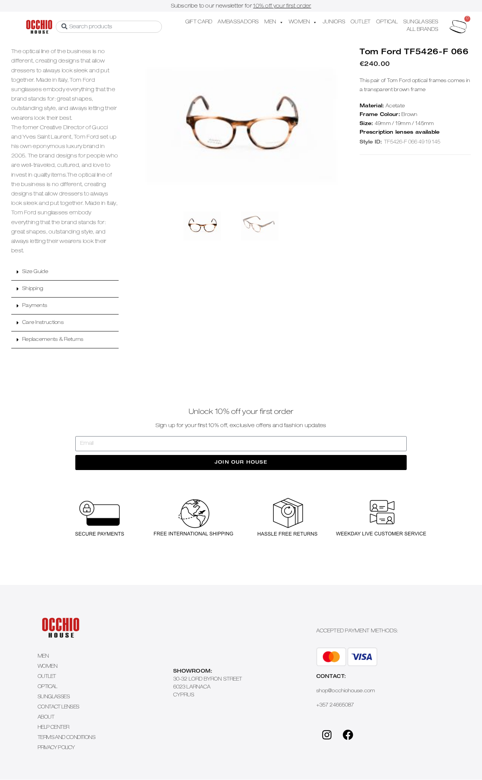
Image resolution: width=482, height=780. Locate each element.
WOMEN (299, 22)
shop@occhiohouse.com (345, 691)
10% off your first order (282, 6)
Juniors (334, 22)
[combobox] (109, 27)
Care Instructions (43, 323)
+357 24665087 (335, 705)
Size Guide (35, 272)
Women (47, 666)
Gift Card (199, 22)
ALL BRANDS (423, 30)
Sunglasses (54, 697)
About (46, 717)
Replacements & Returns (53, 339)
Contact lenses (58, 707)
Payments (34, 306)
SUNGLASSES (421, 22)
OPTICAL (387, 22)
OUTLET (361, 22)
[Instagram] (326, 734)
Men (43, 656)
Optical (47, 687)
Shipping (32, 289)
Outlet (47, 677)
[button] (65, 272)
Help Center (53, 727)
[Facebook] (347, 734)
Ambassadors (238, 22)
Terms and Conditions (66, 738)
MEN (270, 22)
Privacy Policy (56, 748)
